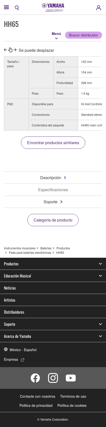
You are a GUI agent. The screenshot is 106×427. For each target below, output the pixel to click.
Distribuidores (14, 312)
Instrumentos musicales (19, 248)
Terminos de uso (73, 396)
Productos (63, 248)
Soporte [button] (9, 324)
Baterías (46, 248)
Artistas (9, 300)
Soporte (50, 202)
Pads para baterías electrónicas (30, 252)
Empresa (11, 359)
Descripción (50, 177)
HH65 (60, 252)
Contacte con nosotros (37, 396)
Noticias (10, 288)
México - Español (23, 349)
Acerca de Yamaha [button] (17, 336)
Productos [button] (11, 264)
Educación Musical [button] (17, 276)
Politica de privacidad (36, 405)
